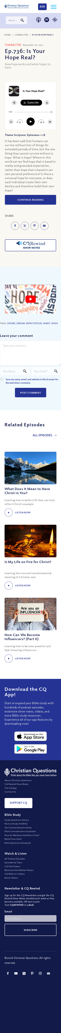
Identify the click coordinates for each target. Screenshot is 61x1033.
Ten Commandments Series (18, 827)
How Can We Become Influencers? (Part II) (22, 637)
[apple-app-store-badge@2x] (30, 736)
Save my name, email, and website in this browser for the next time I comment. (32, 381)
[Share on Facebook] (15, 226)
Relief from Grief (13, 839)
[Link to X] (24, 973)
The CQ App (11, 788)
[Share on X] (25, 226)
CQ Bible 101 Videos (15, 873)
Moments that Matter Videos (19, 870)
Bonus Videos (11, 877)
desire (11, 323)
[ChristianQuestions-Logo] (17, 6)
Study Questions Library (17, 820)
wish (54, 323)
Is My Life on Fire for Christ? (28, 562)
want (46, 323)
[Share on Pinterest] (35, 226)
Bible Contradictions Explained (20, 831)
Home (7, 34)
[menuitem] (51, 6)
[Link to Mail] (48, 973)
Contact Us (10, 791)
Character (21, 34)
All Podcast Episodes (15, 858)
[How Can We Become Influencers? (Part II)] (30, 614)
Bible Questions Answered (18, 843)
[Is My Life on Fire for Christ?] (30, 541)
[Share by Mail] (44, 226)
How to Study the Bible (16, 823)
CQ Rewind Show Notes (16, 784)
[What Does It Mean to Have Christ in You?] (30, 468)
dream (21, 323)
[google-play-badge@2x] (30, 749)
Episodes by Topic (13, 862)
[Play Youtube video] (30, 299)
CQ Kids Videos (12, 866)
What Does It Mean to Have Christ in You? (27, 491)
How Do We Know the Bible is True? (22, 835)
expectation (34, 323)
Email (10, 911)
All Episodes (43, 435)
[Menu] (51, 6)
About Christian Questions (18, 780)
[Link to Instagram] (40, 973)
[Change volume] (50, 121)
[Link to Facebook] (7, 973)
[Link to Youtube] (16, 973)
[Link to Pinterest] (32, 973)
